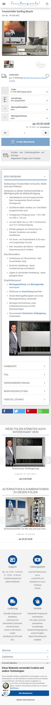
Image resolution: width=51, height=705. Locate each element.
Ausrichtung (27, 291)
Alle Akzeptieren (25, 693)
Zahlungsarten (37, 566)
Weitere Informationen (25, 700)
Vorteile (37, 608)
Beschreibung (12, 176)
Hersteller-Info (14, 399)
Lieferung (13, 608)
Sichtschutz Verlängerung (34, 313)
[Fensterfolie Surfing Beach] (25, 38)
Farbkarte (10, 366)
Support (12, 566)
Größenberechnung (17, 383)
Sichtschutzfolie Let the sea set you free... (25, 528)
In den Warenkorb (25, 142)
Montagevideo (37, 284)
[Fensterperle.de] (25, 4)
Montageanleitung (17, 284)
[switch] (5, 693)
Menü (4, 4)
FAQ (6, 374)
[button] (5, 133)
